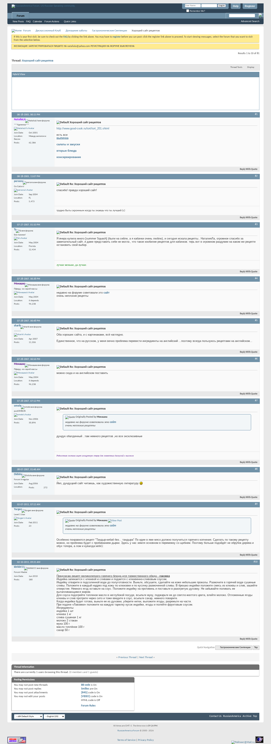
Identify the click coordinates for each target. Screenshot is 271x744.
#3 (256, 224)
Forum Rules (88, 705)
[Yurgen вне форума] (23, 518)
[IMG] (84, 692)
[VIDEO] (85, 696)
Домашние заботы (76, 30)
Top (256, 647)
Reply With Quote (248, 169)
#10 (255, 562)
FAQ (28, 21)
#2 (256, 176)
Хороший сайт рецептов (37, 60)
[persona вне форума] (23, 190)
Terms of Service (126, 740)
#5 (256, 320)
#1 (256, 114)
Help (235, 6)
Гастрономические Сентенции (109, 30)
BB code (85, 685)
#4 (256, 278)
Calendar (37, 21)
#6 (256, 359)
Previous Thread (127, 657)
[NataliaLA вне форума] (24, 128)
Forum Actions (51, 21)
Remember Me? (197, 11)
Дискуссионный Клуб (48, 30)
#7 (256, 400)
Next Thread (146, 657)
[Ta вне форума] (20, 238)
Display (250, 67)
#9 (256, 504)
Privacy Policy (146, 740)
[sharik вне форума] (22, 335)
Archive (247, 716)
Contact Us (215, 716)
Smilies (85, 688)
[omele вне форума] (22, 415)
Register (250, 6)
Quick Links (70, 21)
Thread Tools (236, 67)
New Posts (18, 21)
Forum (21, 15)
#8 (256, 469)
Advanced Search (250, 21)
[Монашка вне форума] (24, 293)
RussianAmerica (232, 716)
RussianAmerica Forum (128, 731)
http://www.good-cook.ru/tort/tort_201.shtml (83, 128)
